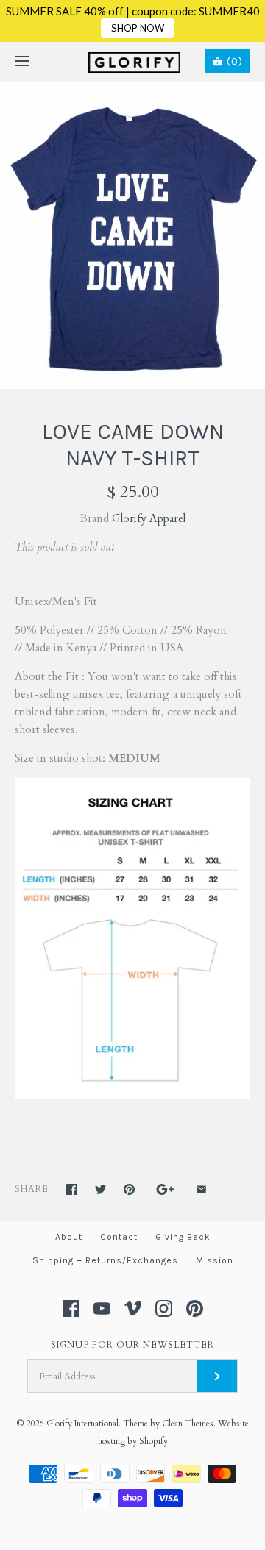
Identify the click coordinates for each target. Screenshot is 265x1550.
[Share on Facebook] (71, 1189)
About (68, 1237)
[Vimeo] (132, 1308)
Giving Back (183, 1237)
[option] (132, 235)
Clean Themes (187, 1423)
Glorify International (82, 1423)
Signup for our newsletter (132, 1345)
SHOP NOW (137, 28)
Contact (119, 1237)
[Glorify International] (133, 61)
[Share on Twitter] (100, 1189)
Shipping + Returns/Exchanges (105, 1260)
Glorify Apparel (149, 518)
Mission (214, 1260)
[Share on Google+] (165, 1189)
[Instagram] (163, 1308)
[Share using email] (201, 1189)
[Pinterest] (194, 1308)
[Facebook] (71, 1308)
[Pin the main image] (129, 1189)
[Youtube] (101, 1308)
